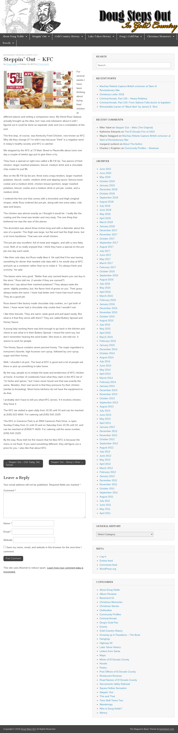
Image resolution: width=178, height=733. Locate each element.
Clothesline (106, 610)
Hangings (105, 638)
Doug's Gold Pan (109, 622)
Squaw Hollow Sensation (113, 688)
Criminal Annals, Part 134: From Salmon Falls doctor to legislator (135, 102)
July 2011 (105, 500)
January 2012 (107, 476)
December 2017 (108, 230)
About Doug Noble (13, 36)
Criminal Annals (108, 618)
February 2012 (108, 472)
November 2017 (108, 234)
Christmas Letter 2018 (112, 94)
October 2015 (107, 316)
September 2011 (109, 492)
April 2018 (105, 218)
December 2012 (108, 431)
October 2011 (107, 488)
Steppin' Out (31, 55)
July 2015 (105, 324)
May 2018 (105, 214)
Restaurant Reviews (14, 55)
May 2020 (105, 177)
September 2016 (109, 275)
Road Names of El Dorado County (118, 680)
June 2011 (105, 504)
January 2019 (107, 185)
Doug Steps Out (28, 729)
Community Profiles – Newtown (142, 148)
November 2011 (108, 484)
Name (7, 523)
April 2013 (105, 423)
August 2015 (107, 320)
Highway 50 (106, 643)
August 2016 (107, 279)
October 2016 (107, 271)
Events (103, 626)
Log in (103, 556)
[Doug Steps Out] (89, 16)
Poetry (103, 667)
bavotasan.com (167, 729)
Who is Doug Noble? (111, 708)
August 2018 (107, 201)
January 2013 (107, 427)
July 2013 (105, 410)
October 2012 (107, 439)
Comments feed (108, 564)
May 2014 (105, 369)
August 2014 (107, 357)
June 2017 (105, 255)
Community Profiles (110, 614)
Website (7, 540)
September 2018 (109, 197)
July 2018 (105, 205)
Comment (9, 490)
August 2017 (107, 246)
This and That (107, 696)
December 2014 (108, 349)
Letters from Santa (110, 651)
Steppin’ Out (39, 36)
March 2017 (106, 263)
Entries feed (106, 560)
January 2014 (107, 386)
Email (7, 531)
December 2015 (108, 308)
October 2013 (107, 398)
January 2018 (107, 226)
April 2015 (105, 332)
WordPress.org (108, 568)
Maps (103, 655)
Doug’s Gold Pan (129, 36)
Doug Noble (11, 64)
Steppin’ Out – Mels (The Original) (134, 127)
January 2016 (107, 304)
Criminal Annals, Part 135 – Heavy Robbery (123, 98)
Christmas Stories (109, 606)
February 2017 (108, 267)
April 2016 (105, 291)
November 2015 (108, 312)
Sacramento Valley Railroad (115, 684)
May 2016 (105, 287)
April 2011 (105, 513)
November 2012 (108, 435)
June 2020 (105, 173)
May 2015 (105, 328)
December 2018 (108, 189)
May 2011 (105, 509)
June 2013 (105, 414)
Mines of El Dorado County (114, 659)
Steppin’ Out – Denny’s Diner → (67, 462)
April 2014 (105, 373)
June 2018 (105, 209)
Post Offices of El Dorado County (118, 671)
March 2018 (106, 222)
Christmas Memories (159, 36)
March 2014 (106, 377)
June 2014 (105, 365)
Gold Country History (67, 36)
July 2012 (105, 451)
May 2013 (105, 418)
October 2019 (107, 181)
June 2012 (105, 455)
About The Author (132, 144)
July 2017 (105, 251)
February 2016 (108, 300)
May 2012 (105, 459)
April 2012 (105, 463)
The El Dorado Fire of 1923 (140, 131)
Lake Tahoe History (99, 36)
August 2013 (107, 406)
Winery (103, 712)
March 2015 (106, 337)
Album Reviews (108, 594)
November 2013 (108, 394)
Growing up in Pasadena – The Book (120, 634)
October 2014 (107, 353)
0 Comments (43, 64)
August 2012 (107, 447)
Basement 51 (107, 598)
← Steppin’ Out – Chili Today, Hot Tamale (23, 463)
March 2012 (106, 468)
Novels (7, 43)
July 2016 (105, 283)
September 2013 (109, 402)
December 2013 (108, 390)
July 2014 (105, 361)
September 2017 (109, 242)
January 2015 (107, 345)
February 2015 (108, 341)
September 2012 (109, 443)
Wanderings (106, 704)
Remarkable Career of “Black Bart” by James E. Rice (128, 106)
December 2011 (108, 480)
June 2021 (105, 169)
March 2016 (106, 295)
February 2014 (108, 382)
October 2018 (107, 193)
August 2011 (106, 496)
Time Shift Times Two (111, 700)
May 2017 (105, 259)
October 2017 (107, 238)
